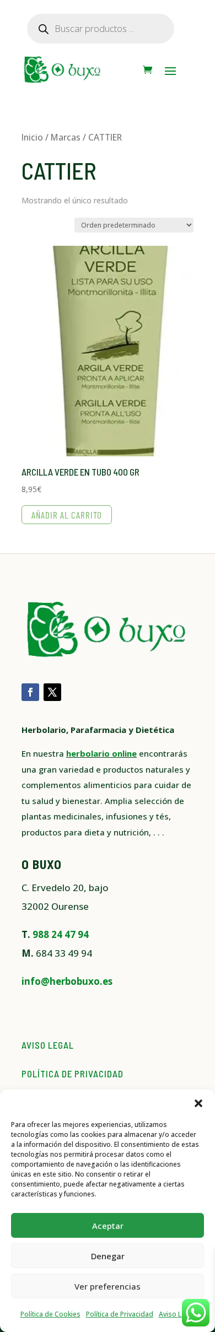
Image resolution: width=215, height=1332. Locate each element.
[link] (147, 70)
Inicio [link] (32, 137)
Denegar (108, 1255)
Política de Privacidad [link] (119, 1314)
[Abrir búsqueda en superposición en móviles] (101, 28)
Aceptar (107, 1225)
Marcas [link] (65, 137)
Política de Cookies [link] (50, 1314)
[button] (198, 1103)
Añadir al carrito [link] (66, 514)
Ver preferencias (107, 1286)
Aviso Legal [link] (177, 1314)
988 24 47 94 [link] (61, 934)
